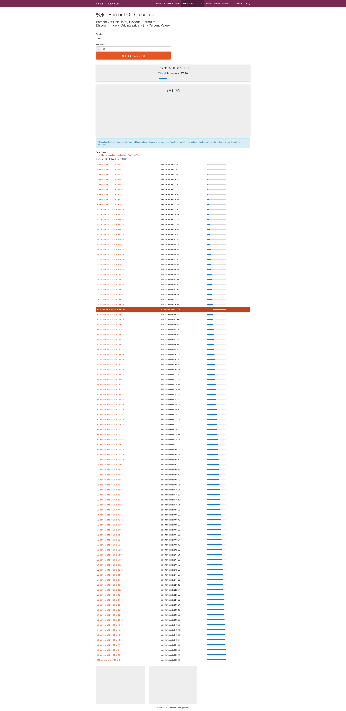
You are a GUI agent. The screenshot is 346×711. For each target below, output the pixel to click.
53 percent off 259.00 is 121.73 (110, 424)
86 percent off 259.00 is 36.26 (110, 589)
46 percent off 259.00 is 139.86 (110, 389)
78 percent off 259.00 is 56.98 (110, 549)
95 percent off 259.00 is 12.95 (110, 634)
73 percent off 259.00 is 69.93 (110, 524)
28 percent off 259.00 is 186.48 (110, 299)
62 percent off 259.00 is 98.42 (110, 469)
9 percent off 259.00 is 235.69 (110, 204)
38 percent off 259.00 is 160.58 (110, 349)
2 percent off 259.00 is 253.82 (110, 169)
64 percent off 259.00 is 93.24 (110, 479)
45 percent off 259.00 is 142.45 (110, 384)
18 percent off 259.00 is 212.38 (110, 249)
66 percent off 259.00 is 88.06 (110, 489)
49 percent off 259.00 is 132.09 (110, 404)
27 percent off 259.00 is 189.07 (110, 294)
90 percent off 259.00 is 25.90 (110, 609)
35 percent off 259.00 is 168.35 (110, 334)
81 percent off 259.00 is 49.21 (110, 564)
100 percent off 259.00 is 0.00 (110, 660)
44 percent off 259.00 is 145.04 (110, 379)
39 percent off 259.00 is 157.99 (110, 354)
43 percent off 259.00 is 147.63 (110, 374)
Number (99, 33)
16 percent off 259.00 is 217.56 (110, 239)
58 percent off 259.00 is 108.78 (110, 449)
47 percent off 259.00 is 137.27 (110, 394)
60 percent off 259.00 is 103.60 (110, 459)
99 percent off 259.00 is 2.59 (109, 654)
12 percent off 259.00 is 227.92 (110, 219)
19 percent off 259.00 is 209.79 (110, 254)
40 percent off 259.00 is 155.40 (110, 359)
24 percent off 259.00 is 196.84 (110, 279)
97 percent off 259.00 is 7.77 (109, 644)
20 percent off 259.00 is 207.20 (110, 259)
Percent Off (192, 3)
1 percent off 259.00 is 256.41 (110, 164)
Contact (237, 3)
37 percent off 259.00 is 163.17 (110, 344)
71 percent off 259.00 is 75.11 (110, 514)
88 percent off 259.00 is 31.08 (110, 599)
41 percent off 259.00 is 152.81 (110, 364)
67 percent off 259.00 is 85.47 (110, 494)
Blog (248, 3)
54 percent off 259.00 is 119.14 (110, 429)
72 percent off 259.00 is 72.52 (110, 519)
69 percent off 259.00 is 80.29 (110, 504)
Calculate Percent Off (133, 56)
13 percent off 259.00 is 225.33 (110, 224)
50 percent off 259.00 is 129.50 (110, 409)
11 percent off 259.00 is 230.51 (110, 214)
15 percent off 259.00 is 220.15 (110, 234)
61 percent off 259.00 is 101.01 (110, 464)
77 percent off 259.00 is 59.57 (110, 544)
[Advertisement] (173, 117)
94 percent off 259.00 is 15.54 (110, 629)
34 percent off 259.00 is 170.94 (110, 329)
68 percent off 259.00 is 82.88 (110, 499)
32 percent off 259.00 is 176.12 (110, 319)
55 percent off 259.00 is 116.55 (110, 434)
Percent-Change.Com (107, 3)
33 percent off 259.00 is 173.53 (110, 324)
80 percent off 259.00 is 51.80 (110, 559)
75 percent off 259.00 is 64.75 (110, 534)
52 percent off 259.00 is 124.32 (110, 419)
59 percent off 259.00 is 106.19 (110, 454)
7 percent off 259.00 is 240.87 (110, 194)
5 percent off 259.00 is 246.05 (110, 184)
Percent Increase (218, 3)
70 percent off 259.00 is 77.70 (110, 509)
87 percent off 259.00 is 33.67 (110, 594)
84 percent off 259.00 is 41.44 (110, 579)
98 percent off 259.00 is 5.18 (109, 649)
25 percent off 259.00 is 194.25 (110, 284)
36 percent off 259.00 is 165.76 (110, 339)
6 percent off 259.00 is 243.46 (110, 189)
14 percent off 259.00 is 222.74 (110, 229)
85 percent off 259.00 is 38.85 (110, 584)
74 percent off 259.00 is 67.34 (110, 529)
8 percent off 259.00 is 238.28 (110, 199)
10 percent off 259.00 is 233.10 (110, 209)
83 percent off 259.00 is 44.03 (110, 574)
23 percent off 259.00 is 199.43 (110, 274)
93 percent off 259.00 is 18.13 (110, 624)
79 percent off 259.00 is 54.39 (110, 554)
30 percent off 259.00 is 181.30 (111, 309)
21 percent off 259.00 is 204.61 (110, 264)
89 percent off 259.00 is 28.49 (110, 604)
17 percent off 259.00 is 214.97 (110, 244)
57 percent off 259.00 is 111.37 (110, 444)
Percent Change (167, 3)
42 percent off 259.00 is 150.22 (110, 369)
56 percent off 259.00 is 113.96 (110, 439)
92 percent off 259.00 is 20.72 (110, 619)
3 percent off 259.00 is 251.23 (110, 174)
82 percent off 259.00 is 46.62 (110, 569)
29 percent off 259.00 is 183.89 (110, 304)
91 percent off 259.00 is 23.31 (110, 614)
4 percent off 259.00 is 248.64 (110, 179)
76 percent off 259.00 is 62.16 (110, 539)
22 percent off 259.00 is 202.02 (110, 269)
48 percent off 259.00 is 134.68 (110, 399)
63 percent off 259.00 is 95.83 (110, 474)
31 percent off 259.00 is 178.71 (110, 314)
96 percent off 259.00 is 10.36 (110, 639)
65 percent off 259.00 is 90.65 (110, 484)
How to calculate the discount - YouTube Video (121, 155)
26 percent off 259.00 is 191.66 (110, 289)
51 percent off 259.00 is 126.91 (110, 414)
